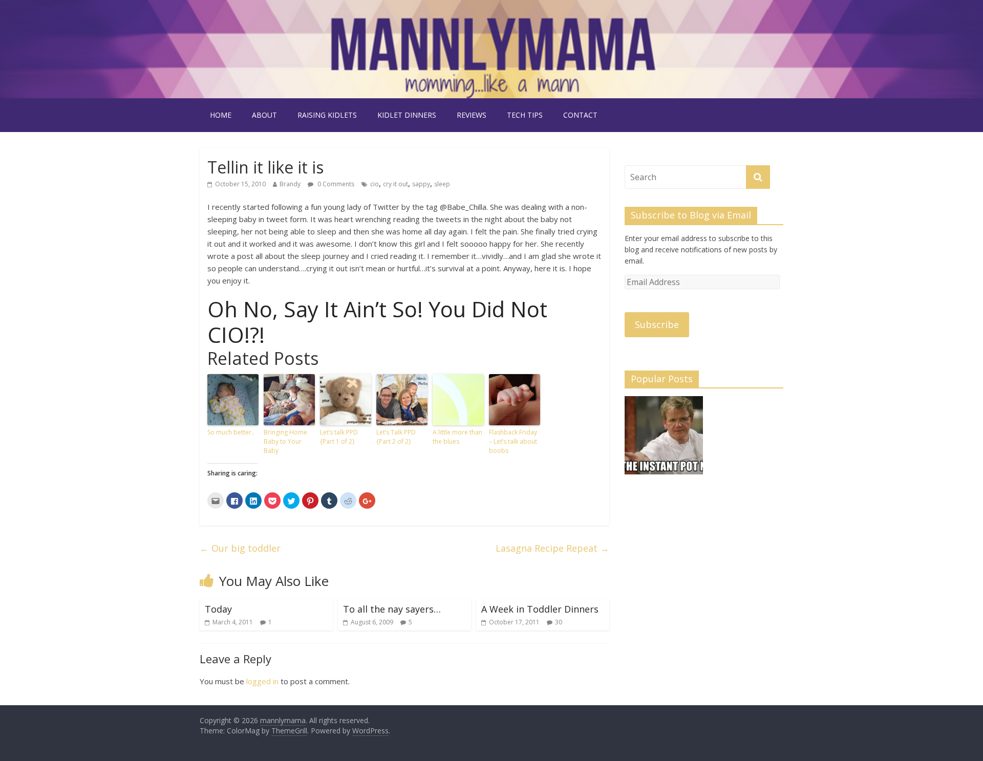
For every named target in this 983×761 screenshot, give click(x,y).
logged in (262, 681)
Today (218, 609)
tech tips (525, 115)
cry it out (395, 184)
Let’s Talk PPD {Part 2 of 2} (396, 437)
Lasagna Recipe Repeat (552, 548)
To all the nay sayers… (392, 609)
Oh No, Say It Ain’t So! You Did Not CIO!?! (377, 322)
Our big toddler (240, 548)
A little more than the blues (457, 437)
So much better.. (230, 432)
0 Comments (335, 184)
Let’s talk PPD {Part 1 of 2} (339, 437)
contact (580, 115)
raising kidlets (327, 115)
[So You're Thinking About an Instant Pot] (664, 440)
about (264, 115)
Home (220, 115)
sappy (421, 184)
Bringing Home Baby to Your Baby (285, 441)
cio (374, 184)
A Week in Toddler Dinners (540, 609)
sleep (442, 184)
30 (558, 622)
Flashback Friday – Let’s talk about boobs (513, 441)
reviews (471, 115)
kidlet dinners (406, 115)
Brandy (290, 184)
